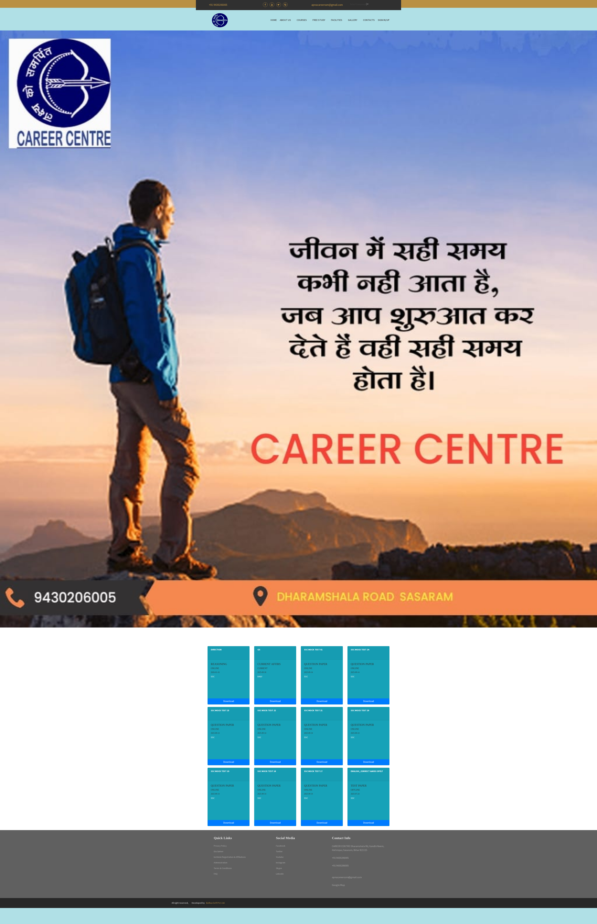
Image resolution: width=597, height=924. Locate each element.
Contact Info (341, 838)
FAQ (216, 874)
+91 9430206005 (218, 5)
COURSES (302, 20)
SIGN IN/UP (383, 20)
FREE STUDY (318, 20)
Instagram (280, 862)
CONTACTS (369, 20)
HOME (274, 20)
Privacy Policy (220, 846)
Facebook (280, 846)
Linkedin (280, 874)
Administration (220, 862)
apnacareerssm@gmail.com (327, 5)
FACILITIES (336, 20)
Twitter (279, 851)
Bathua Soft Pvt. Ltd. (215, 903)
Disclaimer (218, 851)
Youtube (280, 857)
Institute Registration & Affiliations (230, 857)
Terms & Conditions (223, 868)
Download (228, 701)
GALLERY (352, 20)
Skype (279, 868)
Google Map (338, 885)
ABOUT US (285, 20)
